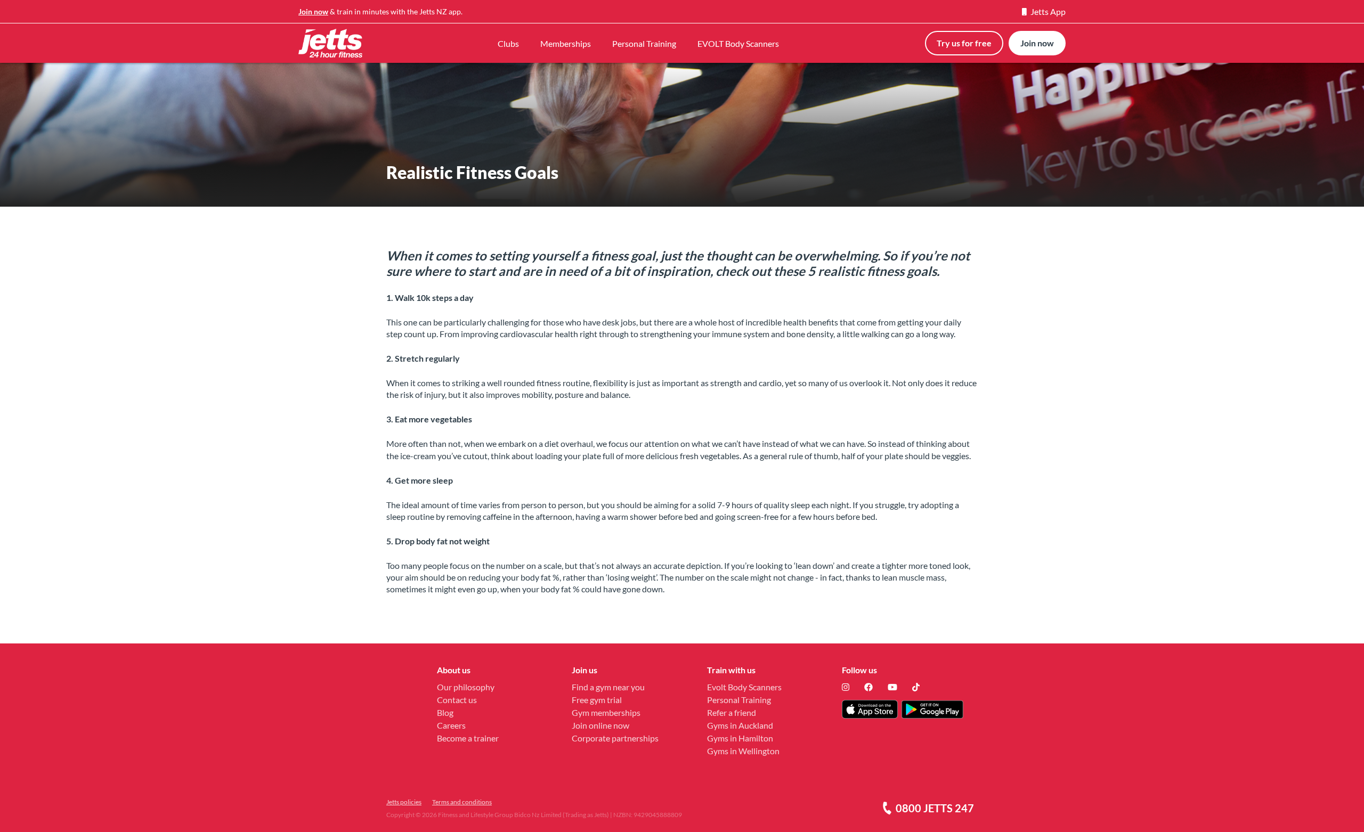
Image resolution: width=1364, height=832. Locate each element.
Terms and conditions (462, 802)
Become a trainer (468, 738)
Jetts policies (403, 802)
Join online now (600, 725)
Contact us (457, 700)
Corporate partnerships (615, 738)
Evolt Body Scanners (744, 687)
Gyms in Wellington (743, 751)
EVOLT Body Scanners (738, 43)
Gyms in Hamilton (740, 738)
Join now (313, 11)
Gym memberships (606, 712)
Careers (451, 725)
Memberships (565, 43)
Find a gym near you (608, 687)
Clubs (508, 43)
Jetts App (1048, 11)
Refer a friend (731, 712)
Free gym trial (597, 700)
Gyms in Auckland (740, 725)
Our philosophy (465, 687)
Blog (445, 712)
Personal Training (644, 43)
